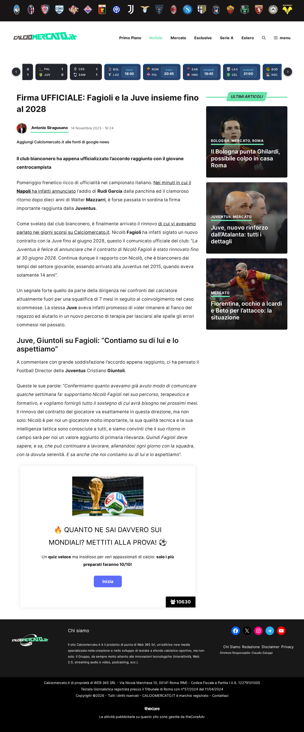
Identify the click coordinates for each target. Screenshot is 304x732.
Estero (248, 37)
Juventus (221, 217)
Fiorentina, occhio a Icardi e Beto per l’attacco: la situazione (246, 310)
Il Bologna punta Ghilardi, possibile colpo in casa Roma (245, 158)
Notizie (155, 37)
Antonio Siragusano (49, 127)
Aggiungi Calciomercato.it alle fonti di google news (63, 142)
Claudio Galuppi (262, 653)
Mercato (178, 37)
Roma (257, 141)
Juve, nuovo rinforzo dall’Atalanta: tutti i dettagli (239, 234)
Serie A (226, 37)
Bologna (220, 141)
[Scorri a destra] (288, 71)
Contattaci (220, 695)
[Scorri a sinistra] (16, 71)
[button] (264, 38)
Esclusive (203, 37)
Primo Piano (130, 37)
